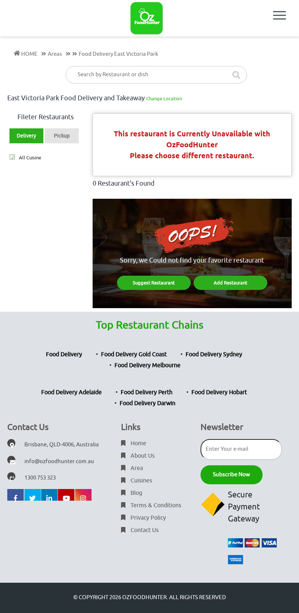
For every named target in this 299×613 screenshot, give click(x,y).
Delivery (26, 136)
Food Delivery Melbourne (147, 365)
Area (136, 468)
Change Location (164, 99)
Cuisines (140, 480)
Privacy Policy (147, 517)
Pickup (62, 136)
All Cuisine (30, 158)
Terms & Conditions (155, 505)
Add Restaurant (230, 283)
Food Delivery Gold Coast (134, 354)
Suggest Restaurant (154, 283)
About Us (142, 455)
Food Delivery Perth (146, 392)
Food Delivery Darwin (147, 403)
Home (137, 443)
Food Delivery (64, 354)
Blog (135, 493)
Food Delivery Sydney (214, 354)
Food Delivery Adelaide (71, 392)
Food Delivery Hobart (219, 392)
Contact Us (144, 530)
